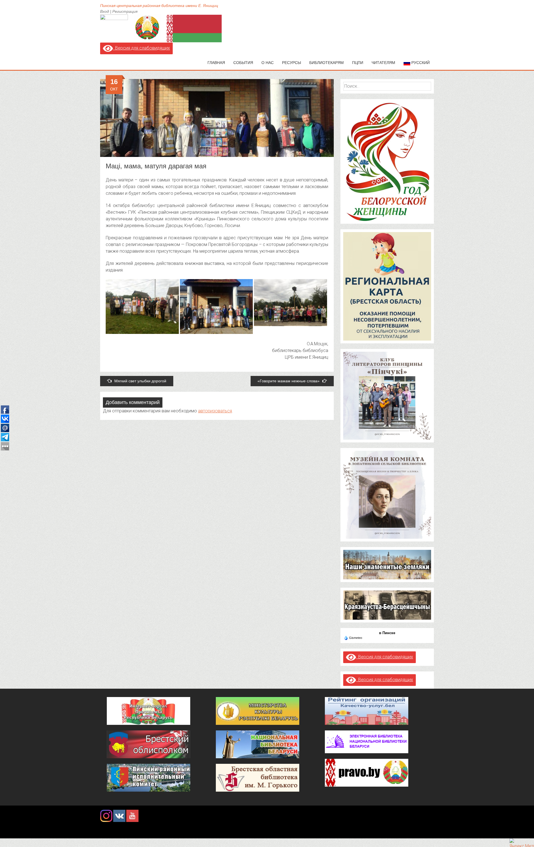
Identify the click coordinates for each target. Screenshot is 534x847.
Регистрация (124, 11)
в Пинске (387, 633)
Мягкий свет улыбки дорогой (140, 381)
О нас (267, 62)
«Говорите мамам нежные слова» (289, 381)
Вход (104, 11)
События (243, 62)
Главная (216, 62)
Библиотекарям (326, 62)
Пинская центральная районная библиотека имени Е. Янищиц (159, 5)
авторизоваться (215, 410)
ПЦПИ (357, 62)
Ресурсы (291, 62)
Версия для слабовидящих (141, 48)
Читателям (383, 62)
